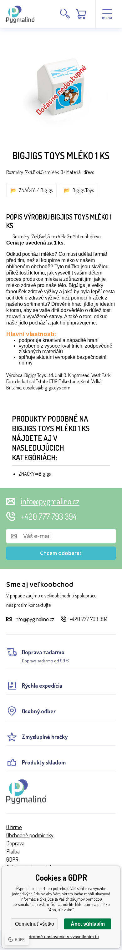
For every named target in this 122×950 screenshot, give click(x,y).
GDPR (12, 859)
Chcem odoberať (61, 553)
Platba (13, 851)
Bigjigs (47, 190)
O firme (14, 827)
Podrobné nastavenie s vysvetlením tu (61, 936)
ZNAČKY (27, 190)
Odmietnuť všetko (34, 924)
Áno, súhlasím (88, 924)
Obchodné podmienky (29, 835)
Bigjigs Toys (83, 190)
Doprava (15, 843)
